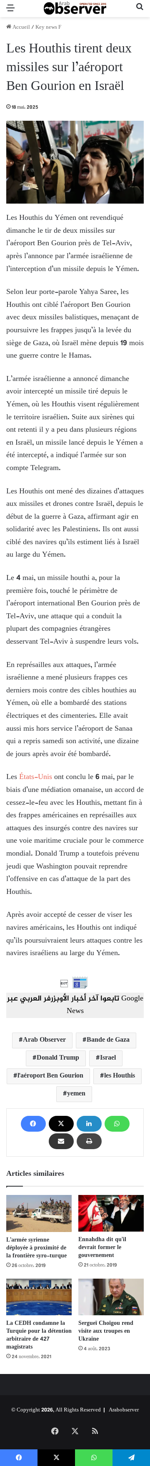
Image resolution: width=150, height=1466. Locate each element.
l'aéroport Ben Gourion (50, 1076)
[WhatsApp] (117, 1124)
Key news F (48, 27)
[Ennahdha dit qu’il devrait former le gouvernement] (111, 1213)
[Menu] (10, 11)
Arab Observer (44, 1040)
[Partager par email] (61, 1141)
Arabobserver (124, 1410)
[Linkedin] (89, 1124)
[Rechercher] (139, 11)
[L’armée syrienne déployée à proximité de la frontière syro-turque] (39, 1213)
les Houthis (119, 1076)
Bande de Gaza (108, 1040)
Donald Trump (58, 1058)
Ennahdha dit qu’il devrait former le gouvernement (102, 1247)
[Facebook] (33, 1124)
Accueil (20, 27)
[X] (61, 1124)
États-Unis (35, 777)
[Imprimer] (89, 1141)
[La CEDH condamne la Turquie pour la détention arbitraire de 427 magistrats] (39, 1297)
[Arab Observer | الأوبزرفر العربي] (75, 8)
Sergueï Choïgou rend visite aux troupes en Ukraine (105, 1331)
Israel (108, 1058)
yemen (76, 1094)
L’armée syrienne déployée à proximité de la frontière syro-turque (36, 1248)
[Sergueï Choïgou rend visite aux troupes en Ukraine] (111, 1297)
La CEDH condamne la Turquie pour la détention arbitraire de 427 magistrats (39, 1335)
